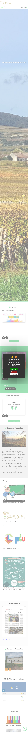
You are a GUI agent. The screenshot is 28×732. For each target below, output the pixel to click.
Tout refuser (14, 371)
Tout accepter (14, 369)
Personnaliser (14, 374)
